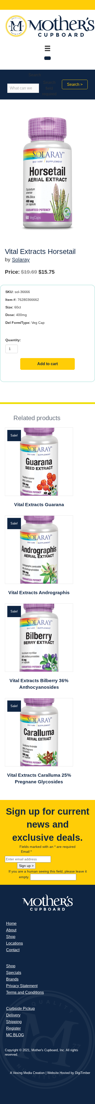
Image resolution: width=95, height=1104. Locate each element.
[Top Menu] (47, 48)
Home (11, 923)
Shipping (14, 1022)
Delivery (13, 1015)
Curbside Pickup (20, 1008)
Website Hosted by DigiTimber (68, 1073)
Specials (13, 973)
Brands (12, 979)
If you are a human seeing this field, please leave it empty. (48, 874)
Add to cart (47, 364)
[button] (75, 84)
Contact (12, 950)
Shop (10, 937)
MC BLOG (15, 1035)
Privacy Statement (22, 986)
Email (26, 851)
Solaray (21, 259)
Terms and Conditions (25, 992)
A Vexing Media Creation (27, 1073)
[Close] (47, 58)
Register (13, 1028)
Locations (14, 943)
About (11, 930)
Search (34, 75)
